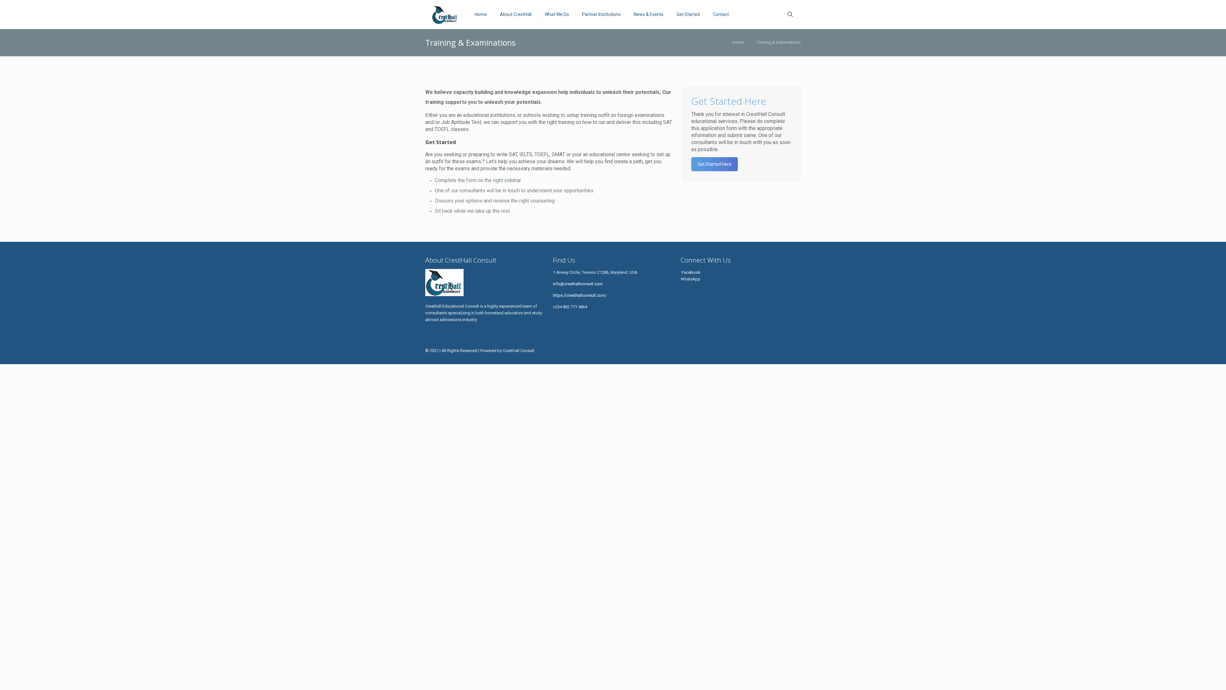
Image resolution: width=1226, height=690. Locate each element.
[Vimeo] (751, 350)
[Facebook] (734, 350)
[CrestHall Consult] (445, 14)
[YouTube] (760, 350)
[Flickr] (769, 350)
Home (738, 42)
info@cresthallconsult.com (578, 283)
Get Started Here (714, 164)
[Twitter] (743, 350)
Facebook (690, 272)
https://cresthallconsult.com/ (580, 295)
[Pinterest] (777, 350)
